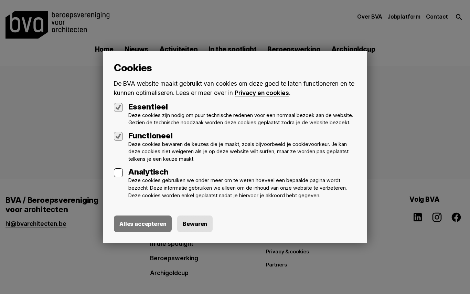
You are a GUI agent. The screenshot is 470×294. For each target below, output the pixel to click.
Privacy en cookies (262, 92)
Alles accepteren (142, 223)
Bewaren (195, 223)
